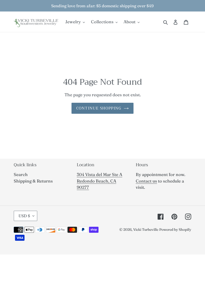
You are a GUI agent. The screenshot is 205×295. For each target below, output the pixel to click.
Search (21, 174)
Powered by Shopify (175, 229)
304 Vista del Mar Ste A (99, 174)
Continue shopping (98, 108)
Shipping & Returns (33, 181)
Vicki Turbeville (145, 229)
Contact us (146, 181)
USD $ (24, 215)
